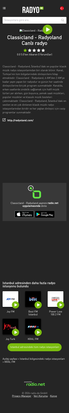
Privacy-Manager (21, 396)
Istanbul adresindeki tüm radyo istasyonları (34, 347)
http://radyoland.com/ (20, 120)
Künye (53, 396)
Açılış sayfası (10, 359)
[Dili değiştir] (62, 8)
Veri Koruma (41, 396)
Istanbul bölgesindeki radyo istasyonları (42, 359)
